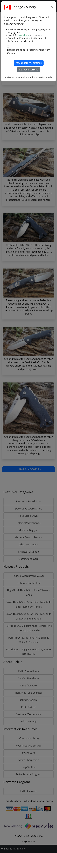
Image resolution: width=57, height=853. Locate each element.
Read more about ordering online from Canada (28, 51)
